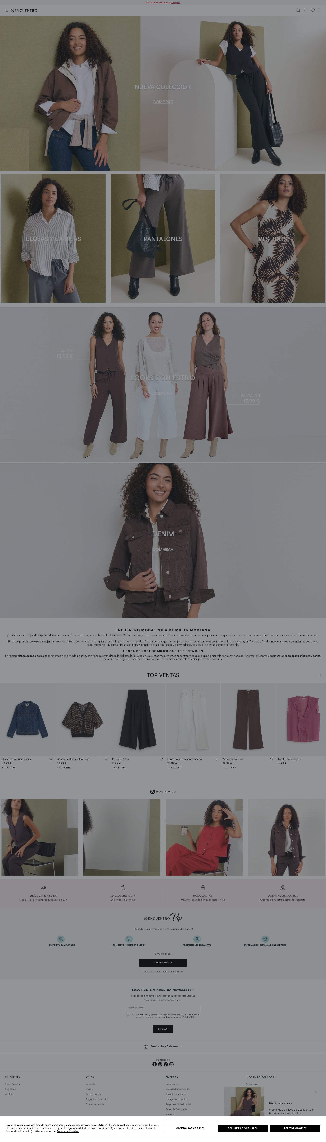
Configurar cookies (190, 1128)
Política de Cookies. (68, 1131)
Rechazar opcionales (243, 1128)
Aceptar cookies (295, 1128)
